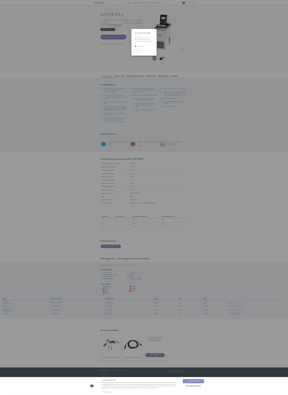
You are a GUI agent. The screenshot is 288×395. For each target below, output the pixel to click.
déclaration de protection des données (149, 387)
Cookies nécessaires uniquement (193, 385)
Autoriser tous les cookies (193, 381)
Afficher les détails (106, 392)
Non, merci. (139, 50)
